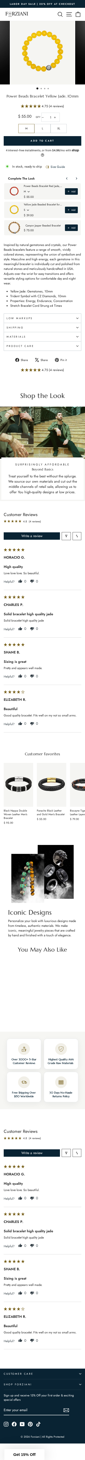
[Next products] (76, 178)
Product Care (20, 346)
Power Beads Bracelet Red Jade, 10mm (43, 186)
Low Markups (20, 318)
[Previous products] (67, 178)
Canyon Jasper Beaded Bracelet (43, 226)
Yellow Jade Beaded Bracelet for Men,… (43, 204)
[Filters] (66, 536)
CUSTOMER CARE (18, 1374)
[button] (31, 106)
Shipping (15, 327)
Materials (16, 336)
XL (58, 128)
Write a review (31, 535)
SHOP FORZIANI (18, 1384)
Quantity (38, 117)
